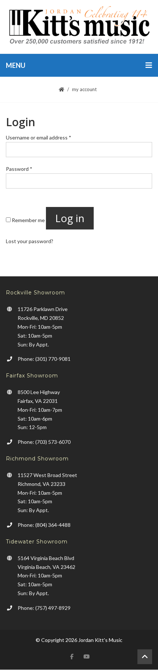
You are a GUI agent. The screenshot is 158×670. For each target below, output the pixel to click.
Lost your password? (29, 241)
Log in (70, 218)
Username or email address (38, 137)
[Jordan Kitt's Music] (79, 27)
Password (19, 169)
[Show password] (15, 195)
